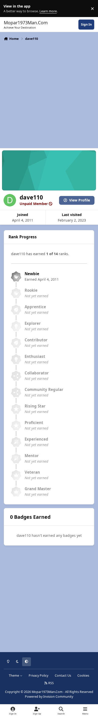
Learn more (9, 8)
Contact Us (63, 675)
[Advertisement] (49, 94)
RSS (50, 683)
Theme (14, 675)
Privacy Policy (38, 675)
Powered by (49, 696)
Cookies (83, 675)
